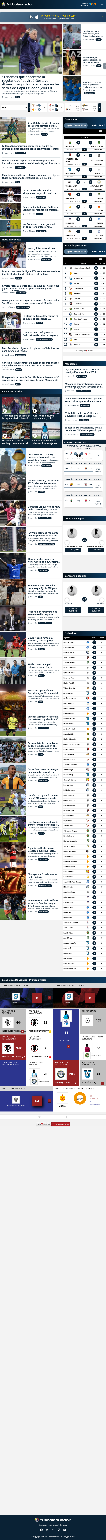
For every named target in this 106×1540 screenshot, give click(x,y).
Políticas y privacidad (67, 1537)
